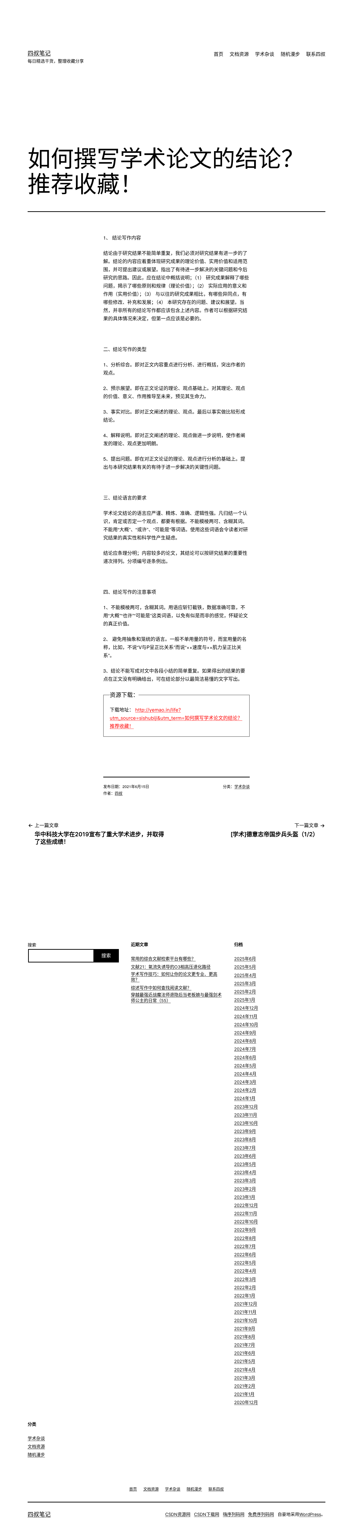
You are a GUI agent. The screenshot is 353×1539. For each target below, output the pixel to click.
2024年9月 (245, 1032)
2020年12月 (246, 1402)
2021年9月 (244, 1328)
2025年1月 (244, 999)
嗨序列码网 (233, 1514)
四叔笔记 (39, 53)
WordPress (310, 1514)
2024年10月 (246, 1024)
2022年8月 (245, 1238)
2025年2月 (245, 991)
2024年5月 (245, 1065)
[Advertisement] (169, 15)
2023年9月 (245, 1131)
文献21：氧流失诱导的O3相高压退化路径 (171, 966)
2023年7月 (245, 1147)
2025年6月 (245, 958)
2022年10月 (246, 1221)
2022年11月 (245, 1213)
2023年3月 (245, 1180)
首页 (218, 54)
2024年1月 (245, 1098)
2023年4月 (245, 1172)
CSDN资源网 (177, 1514)
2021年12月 (245, 1303)
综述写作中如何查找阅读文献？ (161, 987)
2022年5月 (245, 1262)
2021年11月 (245, 1312)
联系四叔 (315, 54)
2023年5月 (245, 1164)
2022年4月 (245, 1270)
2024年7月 (245, 1049)
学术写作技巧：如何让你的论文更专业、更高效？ (174, 977)
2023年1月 (244, 1197)
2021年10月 (245, 1320)
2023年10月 (246, 1123)
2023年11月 (245, 1114)
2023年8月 (245, 1139)
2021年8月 (244, 1336)
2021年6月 (244, 1353)
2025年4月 (245, 975)
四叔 (118, 793)
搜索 (32, 945)
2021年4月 (245, 1369)
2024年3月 (245, 1082)
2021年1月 (244, 1394)
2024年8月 (245, 1040)
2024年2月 (245, 1090)
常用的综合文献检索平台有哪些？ (163, 958)
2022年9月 (245, 1229)
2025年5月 (245, 966)
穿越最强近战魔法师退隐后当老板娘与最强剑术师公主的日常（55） (176, 997)
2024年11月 (245, 1016)
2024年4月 (245, 1073)
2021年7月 (244, 1344)
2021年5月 (244, 1361)
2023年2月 (245, 1188)
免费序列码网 (261, 1514)
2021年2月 (244, 1386)
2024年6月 (245, 1057)
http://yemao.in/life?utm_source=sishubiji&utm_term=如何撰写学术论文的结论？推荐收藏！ (176, 718)
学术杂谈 (264, 54)
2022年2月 (245, 1287)
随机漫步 (290, 54)
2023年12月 (246, 1106)
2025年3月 (245, 983)
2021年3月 (244, 1377)
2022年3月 (245, 1279)
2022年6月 (245, 1254)
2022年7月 (245, 1246)
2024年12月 (246, 1008)
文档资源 (239, 54)
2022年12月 (246, 1205)
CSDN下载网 (206, 1514)
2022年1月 (244, 1295)
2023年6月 (245, 1156)
